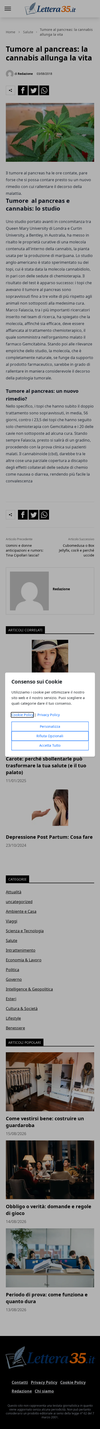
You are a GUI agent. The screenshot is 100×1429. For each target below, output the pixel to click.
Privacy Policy (48, 714)
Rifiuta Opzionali (49, 736)
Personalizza (50, 726)
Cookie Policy (22, 714)
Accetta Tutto (49, 745)
